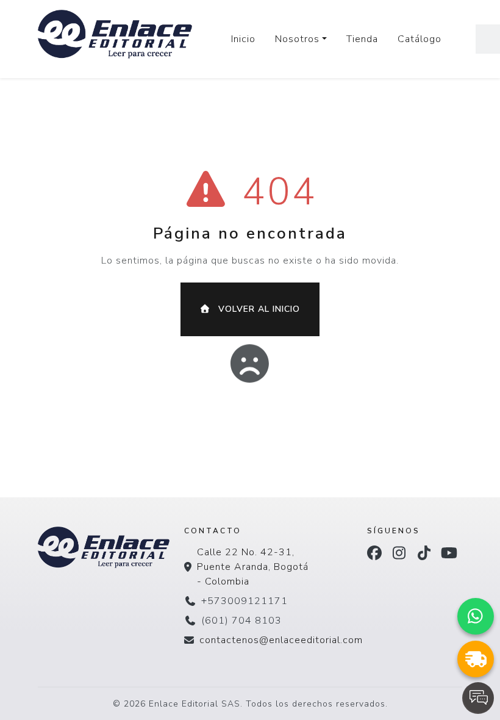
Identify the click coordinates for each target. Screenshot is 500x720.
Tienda (362, 39)
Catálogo (419, 39)
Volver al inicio (257, 309)
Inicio (243, 39)
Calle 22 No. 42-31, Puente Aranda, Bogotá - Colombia (253, 566)
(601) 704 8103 (241, 620)
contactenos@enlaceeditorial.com (281, 640)
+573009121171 (244, 601)
